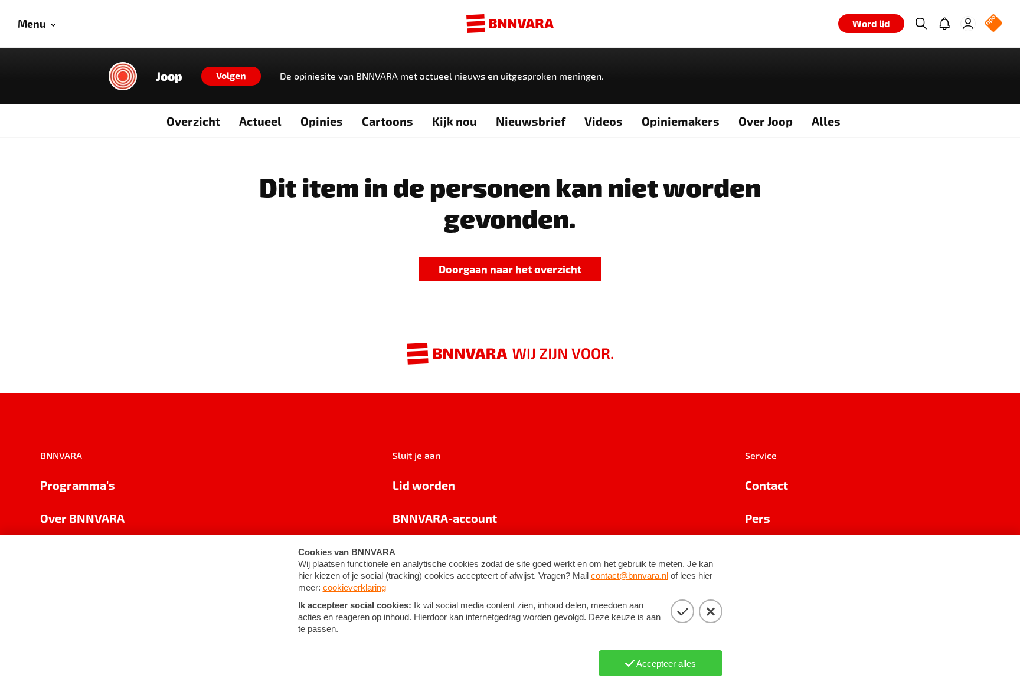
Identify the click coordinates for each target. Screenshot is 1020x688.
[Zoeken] (921, 24)
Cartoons (387, 121)
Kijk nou (454, 121)
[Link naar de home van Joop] (123, 76)
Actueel (260, 121)
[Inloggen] (968, 24)
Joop (169, 76)
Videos (603, 121)
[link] (510, 269)
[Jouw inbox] (944, 23)
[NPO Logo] (993, 24)
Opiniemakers (681, 121)
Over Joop (765, 121)
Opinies (321, 121)
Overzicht (193, 121)
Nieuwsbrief (530, 121)
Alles (826, 121)
